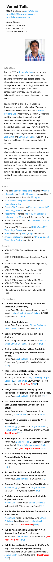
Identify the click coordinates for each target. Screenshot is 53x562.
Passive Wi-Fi (11, 207)
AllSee (8, 233)
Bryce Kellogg (22, 441)
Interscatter (10, 194)
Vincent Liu (10, 517)
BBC (33, 226)
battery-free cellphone (22, 190)
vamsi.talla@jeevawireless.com (20, 13)
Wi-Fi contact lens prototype (17, 200)
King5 (31, 233)
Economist (33, 207)
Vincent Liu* (10, 502)
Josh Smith (9, 136)
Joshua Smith (17, 313)
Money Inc (36, 197)
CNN (36, 236)
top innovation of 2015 (39, 220)
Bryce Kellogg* (36, 377)
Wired (46, 190)
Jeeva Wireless (31, 10)
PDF (23, 316)
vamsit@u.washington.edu (18, 17)
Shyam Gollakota (26, 136)
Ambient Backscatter (28, 194)
